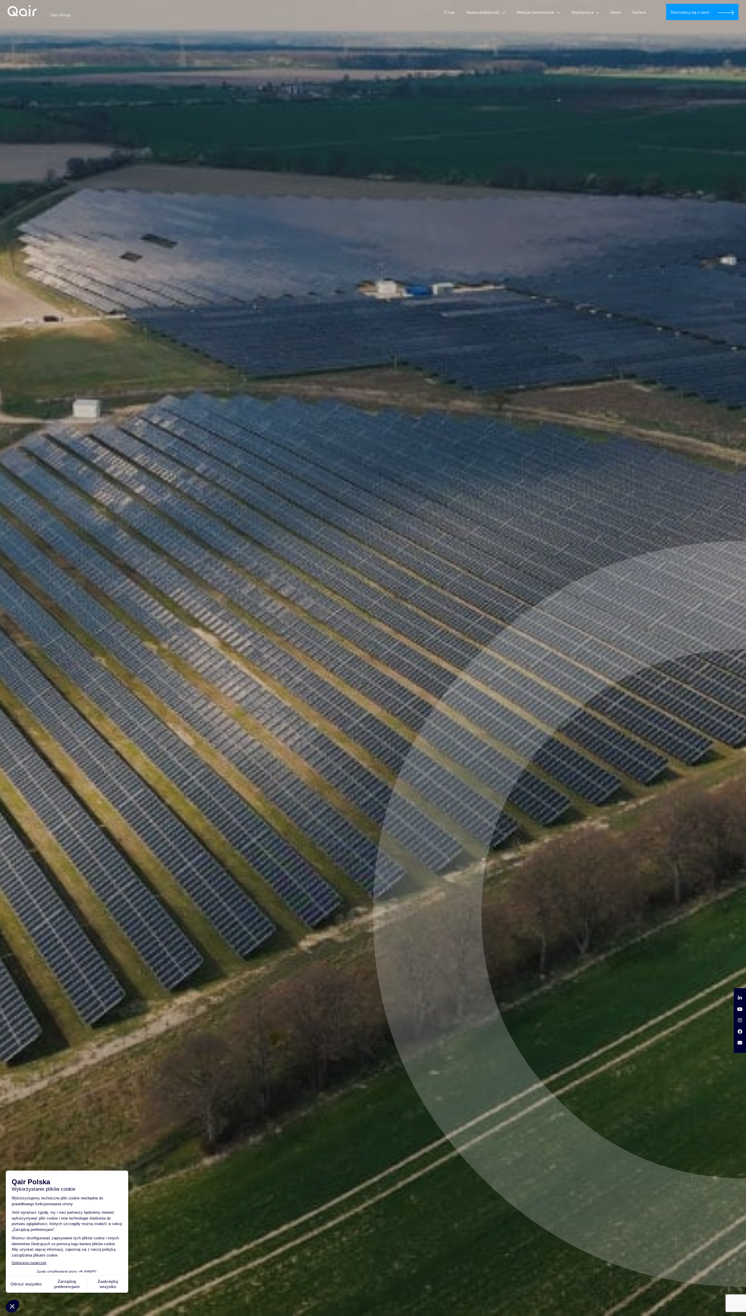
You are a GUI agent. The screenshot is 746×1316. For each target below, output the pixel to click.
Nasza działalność (483, 12)
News (615, 12)
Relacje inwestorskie (535, 12)
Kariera (639, 12)
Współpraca (582, 12)
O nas (449, 12)
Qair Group (60, 14)
